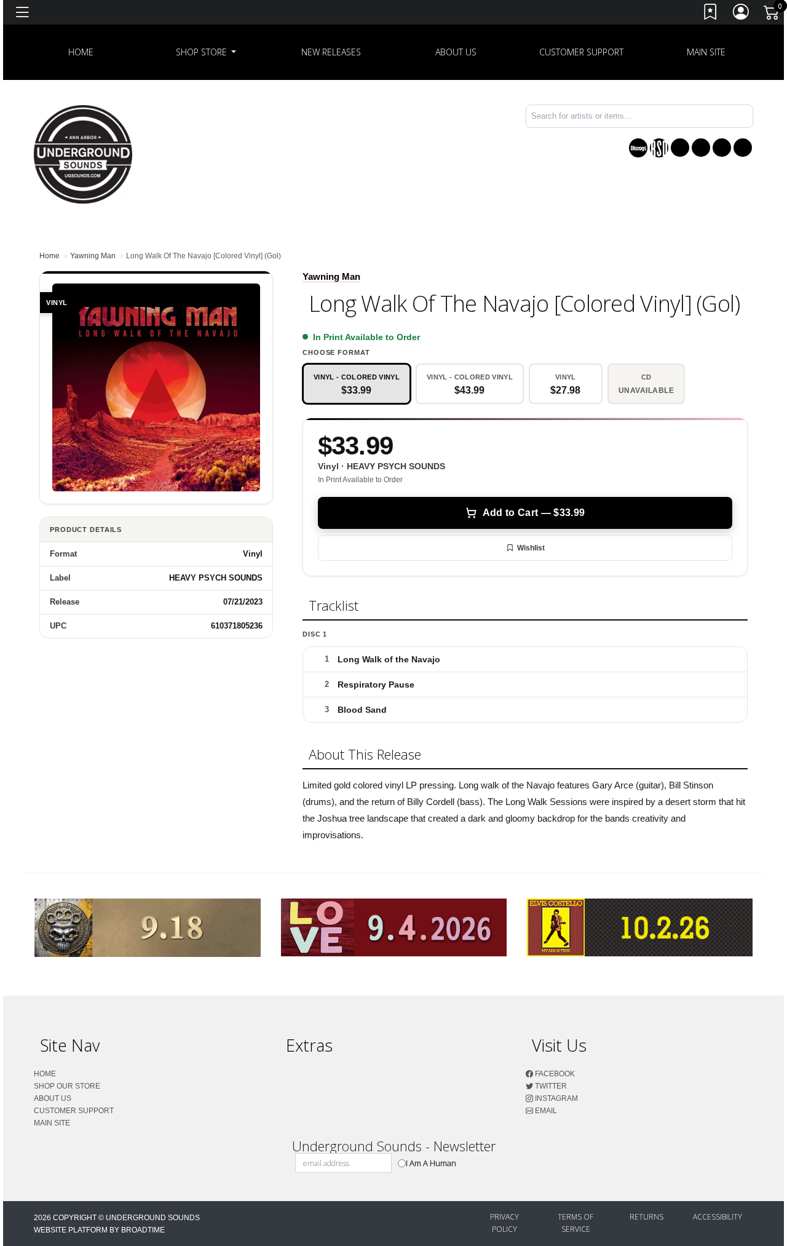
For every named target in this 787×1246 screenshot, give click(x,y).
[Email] (742, 147)
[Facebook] (680, 147)
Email (545, 1110)
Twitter (550, 1086)
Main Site (706, 52)
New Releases (331, 52)
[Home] (83, 153)
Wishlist (531, 548)
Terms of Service (575, 1223)
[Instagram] (721, 147)
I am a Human (431, 1163)
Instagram (555, 1098)
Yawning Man (93, 256)
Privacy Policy (504, 1223)
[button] (206, 52)
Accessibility (717, 1217)
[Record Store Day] (659, 148)
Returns (646, 1217)
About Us (456, 52)
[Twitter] (700, 147)
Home (49, 256)
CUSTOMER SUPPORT (581, 52)
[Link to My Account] (741, 14)
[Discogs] (638, 148)
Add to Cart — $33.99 (534, 512)
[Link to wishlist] (710, 14)
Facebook (554, 1073)
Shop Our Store (67, 1086)
